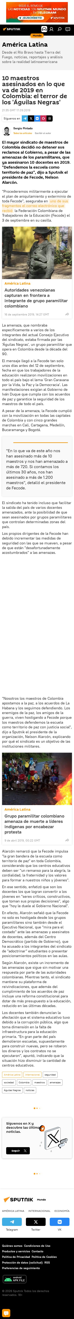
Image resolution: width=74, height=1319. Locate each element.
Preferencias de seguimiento (21, 1268)
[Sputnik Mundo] (12, 31)
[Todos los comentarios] (6, 1313)
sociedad (9, 1082)
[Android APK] (15, 1279)
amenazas (55, 1082)
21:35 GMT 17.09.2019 (16, 110)
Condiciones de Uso (37, 1246)
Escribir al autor (43, 133)
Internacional (32, 1074)
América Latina (17, 283)
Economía (61, 1211)
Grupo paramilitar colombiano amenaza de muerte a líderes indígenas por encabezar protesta (34, 824)
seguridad (50, 1074)
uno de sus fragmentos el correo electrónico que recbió (35, 206)
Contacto (37, 1251)
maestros (39, 1082)
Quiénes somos (12, 1246)
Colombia (24, 1082)
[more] (67, 314)
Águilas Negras (12, 1090)
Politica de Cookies (44, 1257)
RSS (47, 1262)
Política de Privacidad (16, 1257)
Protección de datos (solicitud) (22, 1262)
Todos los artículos (22, 133)
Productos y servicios (16, 1251)
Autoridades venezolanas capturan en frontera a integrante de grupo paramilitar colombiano (36, 298)
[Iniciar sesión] (51, 29)
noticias (30, 1090)
